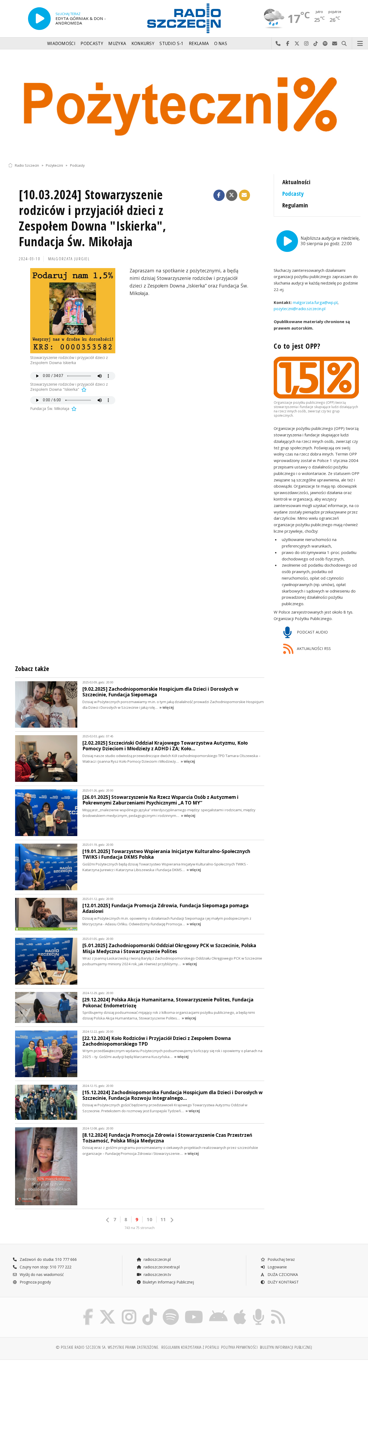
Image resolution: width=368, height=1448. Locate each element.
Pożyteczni (54, 165)
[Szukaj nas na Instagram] (129, 1309)
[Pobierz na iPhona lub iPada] (240, 1309)
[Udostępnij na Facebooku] (219, 195)
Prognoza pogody (35, 1282)
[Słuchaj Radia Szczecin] (39, 18)
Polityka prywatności (239, 1347)
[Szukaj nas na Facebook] (88, 1309)
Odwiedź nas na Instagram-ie (306, 43)
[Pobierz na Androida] (218, 1309)
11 (163, 1219)
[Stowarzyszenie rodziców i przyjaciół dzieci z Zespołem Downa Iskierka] (72, 310)
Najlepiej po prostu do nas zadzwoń (278, 43)
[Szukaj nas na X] (107, 1309)
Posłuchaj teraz (280, 1259)
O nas (220, 43)
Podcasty (92, 43)
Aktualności (296, 182)
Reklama (199, 43)
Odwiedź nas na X (297, 43)
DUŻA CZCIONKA (282, 1274)
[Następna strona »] (171, 1220)
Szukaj (344, 43)
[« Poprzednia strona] (107, 1220)
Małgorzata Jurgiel (69, 259)
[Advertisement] (51, 1401)
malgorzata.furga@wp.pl (315, 302)
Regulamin (295, 205)
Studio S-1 (171, 43)
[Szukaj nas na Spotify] (171, 1309)
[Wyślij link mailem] (244, 195)
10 (149, 1219)
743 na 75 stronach (139, 1228)
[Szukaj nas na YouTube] (194, 1309)
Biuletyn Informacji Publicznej (168, 1282)
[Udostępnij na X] (231, 195)
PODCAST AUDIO (312, 632)
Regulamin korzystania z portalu (190, 1347)
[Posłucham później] (83, 389)
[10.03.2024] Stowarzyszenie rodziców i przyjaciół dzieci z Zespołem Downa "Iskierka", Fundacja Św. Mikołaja (92, 218)
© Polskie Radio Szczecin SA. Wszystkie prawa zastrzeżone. (107, 1347)
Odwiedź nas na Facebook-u (287, 43)
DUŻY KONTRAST (282, 1282)
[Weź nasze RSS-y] (278, 1309)
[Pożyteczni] (184, 104)
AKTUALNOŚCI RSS (313, 648)
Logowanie (276, 1266)
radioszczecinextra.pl (161, 1266)
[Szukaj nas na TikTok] (149, 1309)
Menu (360, 43)
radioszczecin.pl (157, 1259)
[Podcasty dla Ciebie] (258, 1309)
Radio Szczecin (27, 165)
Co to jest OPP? (297, 345)
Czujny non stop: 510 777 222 (45, 1266)
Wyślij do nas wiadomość (334, 43)
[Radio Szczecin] (184, 18)
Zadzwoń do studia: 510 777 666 (48, 1259)
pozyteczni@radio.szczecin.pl (299, 308)
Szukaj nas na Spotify (325, 43)
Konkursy (142, 43)
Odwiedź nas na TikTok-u (316, 43)
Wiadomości (61, 43)
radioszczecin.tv (157, 1274)
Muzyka (117, 43)
